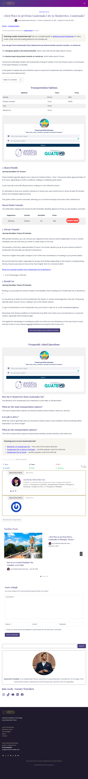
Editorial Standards (57, 761)
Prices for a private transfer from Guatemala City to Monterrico (26, 269)
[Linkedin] (11, 491)
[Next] (81, 554)
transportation (44, 12)
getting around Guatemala (63, 36)
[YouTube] (18, 756)
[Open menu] (84, 3)
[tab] (40, 576)
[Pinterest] (16, 756)
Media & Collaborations (9, 745)
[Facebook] (15, 491)
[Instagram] (13, 491)
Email (35, 624)
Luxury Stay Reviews (8, 727)
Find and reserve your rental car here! (44, 330)
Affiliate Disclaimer (48, 761)
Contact (4, 736)
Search (81, 646)
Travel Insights (6, 731)
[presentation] (23, 545)
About (4, 734)
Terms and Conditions (38, 761)
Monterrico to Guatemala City (18, 447)
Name (8, 624)
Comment (10, 597)
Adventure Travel (7, 729)
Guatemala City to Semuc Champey (21, 449)
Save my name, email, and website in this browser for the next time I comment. (34, 630)
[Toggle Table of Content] (20, 79)
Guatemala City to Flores (16, 452)
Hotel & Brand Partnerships (10, 743)
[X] (6, 756)
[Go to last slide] (7, 554)
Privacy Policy (29, 761)
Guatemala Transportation (12, 520)
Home (4, 26)
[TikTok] (13, 756)
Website (62, 624)
